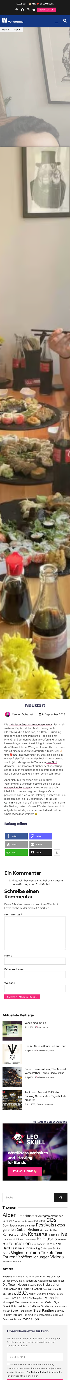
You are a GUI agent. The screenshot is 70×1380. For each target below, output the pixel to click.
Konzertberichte (15, 1234)
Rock (34, 1244)
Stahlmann (26, 1310)
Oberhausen (30, 1239)
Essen (32, 1225)
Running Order (38, 1248)
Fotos (60, 1225)
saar (50, 1248)
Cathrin (8, 802)
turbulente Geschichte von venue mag (31, 724)
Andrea (48, 798)
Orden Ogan (52, 1302)
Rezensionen (17, 1243)
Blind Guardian (31, 1276)
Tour (58, 1253)
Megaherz (38, 1298)
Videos (57, 1256)
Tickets (47, 1252)
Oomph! (41, 1302)
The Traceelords (43, 1315)
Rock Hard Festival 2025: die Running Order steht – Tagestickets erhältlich (45, 1096)
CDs (51, 1220)
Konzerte (37, 1234)
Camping (28, 1221)
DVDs (21, 1225)
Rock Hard (45, 1244)
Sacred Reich (21, 1306)
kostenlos (53, 1234)
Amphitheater (27, 1216)
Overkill (8, 1306)
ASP (15, 1276)
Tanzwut (28, 1314)
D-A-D (14, 1280)
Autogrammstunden (50, 1216)
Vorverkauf (7, 1261)
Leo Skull (51, 762)
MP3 (11, 1239)
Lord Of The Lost (21, 1298)
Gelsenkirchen (28, 1230)
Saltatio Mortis (40, 1306)
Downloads (10, 1225)
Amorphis (7, 1276)
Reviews (62, 1239)
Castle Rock (39, 1221)
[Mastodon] (17, 10)
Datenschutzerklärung (43, 1372)
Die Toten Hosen (15, 1284)
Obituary (33, 1302)
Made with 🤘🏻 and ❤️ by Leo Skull (35, 4)
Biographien (18, 1221)
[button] (65, 20)
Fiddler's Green (31, 1289)
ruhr (26, 1248)
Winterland (16, 1319)
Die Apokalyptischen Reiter (48, 1280)
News (17, 29)
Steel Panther (43, 1310)
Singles (17, 1253)
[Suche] (60, 1197)
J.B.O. (21, 1293)
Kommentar (13, 914)
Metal (5, 1239)
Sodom (15, 1310)
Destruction (26, 1280)
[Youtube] (34, 10)
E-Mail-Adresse (14, 969)
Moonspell (8, 1302)
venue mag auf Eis (35, 1022)
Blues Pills (45, 1276)
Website (9, 983)
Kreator (52, 1294)
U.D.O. (55, 1315)
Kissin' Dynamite (38, 1293)
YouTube (17, 1261)
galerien (9, 1229)
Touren (9, 1257)
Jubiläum (54, 1230)
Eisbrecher (51, 1284)
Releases (47, 1238)
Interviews (44, 1230)
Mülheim (19, 1239)
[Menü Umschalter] (56, 23)
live (63, 1234)
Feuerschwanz (11, 1288)
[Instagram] (28, 10)
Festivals (45, 1225)
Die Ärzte (31, 1285)
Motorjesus (21, 1302)
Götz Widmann (50, 1289)
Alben (10, 1215)
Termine (32, 1252)
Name (8, 955)
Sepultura (55, 1306)
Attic (20, 1276)
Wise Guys (31, 1319)
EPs (26, 1225)
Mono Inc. (53, 1298)
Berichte (7, 1220)
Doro (39, 1285)
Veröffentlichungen (33, 1257)
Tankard (17, 1314)
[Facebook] (22, 10)
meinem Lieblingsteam (17, 787)
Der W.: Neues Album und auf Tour (45, 1046)
